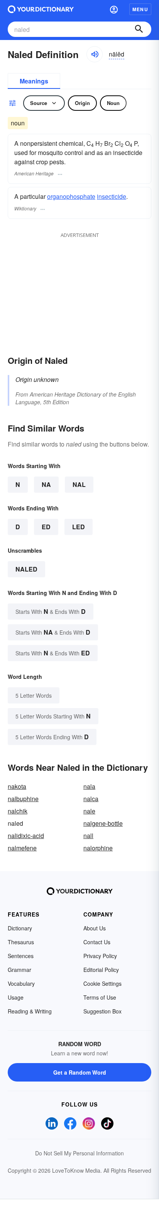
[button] (113, 9)
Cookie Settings (102, 983)
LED (78, 526)
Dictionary (20, 928)
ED (46, 526)
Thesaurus (21, 942)
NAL (79, 484)
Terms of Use (99, 997)
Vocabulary (21, 983)
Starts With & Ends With (50, 611)
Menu (140, 9)
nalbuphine (23, 798)
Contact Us (96, 942)
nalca (90, 798)
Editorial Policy (101, 969)
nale (89, 811)
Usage (16, 997)
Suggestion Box (102, 1011)
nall (88, 835)
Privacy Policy (100, 956)
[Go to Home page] (41, 9)
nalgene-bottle (103, 823)
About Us (94, 928)
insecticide (111, 196)
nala (89, 786)
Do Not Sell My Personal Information (79, 1153)
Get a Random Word (79, 1072)
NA (46, 484)
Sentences (21, 956)
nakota (17, 786)
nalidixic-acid (26, 835)
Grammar (19, 969)
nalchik (17, 811)
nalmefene (22, 847)
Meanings (34, 81)
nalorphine (98, 847)
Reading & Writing (30, 1011)
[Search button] (139, 29)
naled (26, 569)
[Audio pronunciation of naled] (94, 54)
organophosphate (71, 196)
